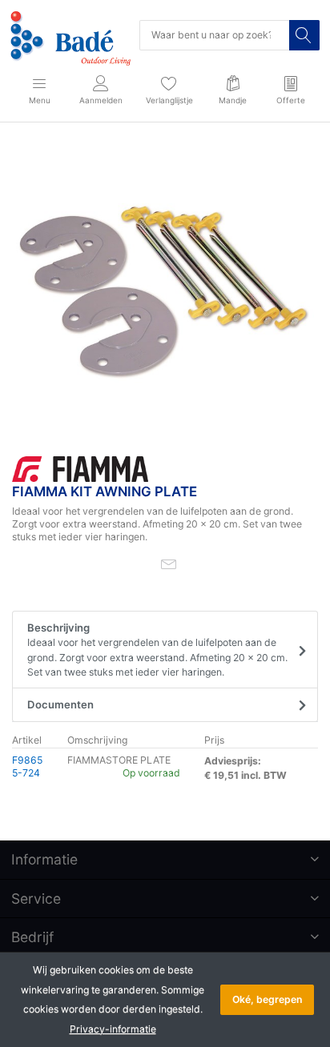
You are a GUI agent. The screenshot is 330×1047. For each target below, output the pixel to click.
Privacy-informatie (113, 1029)
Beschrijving (157, 649)
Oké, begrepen (267, 999)
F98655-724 (27, 766)
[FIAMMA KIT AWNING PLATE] (165, 292)
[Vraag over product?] (168, 563)
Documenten (60, 704)
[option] (165, 292)
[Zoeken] (304, 35)
